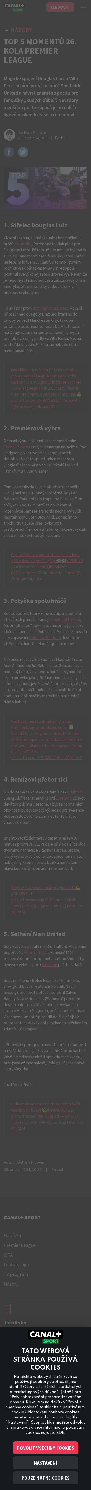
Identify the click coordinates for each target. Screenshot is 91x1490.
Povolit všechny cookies (45, 1448)
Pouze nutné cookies (46, 1478)
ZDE (60, 1433)
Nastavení (45, 1463)
